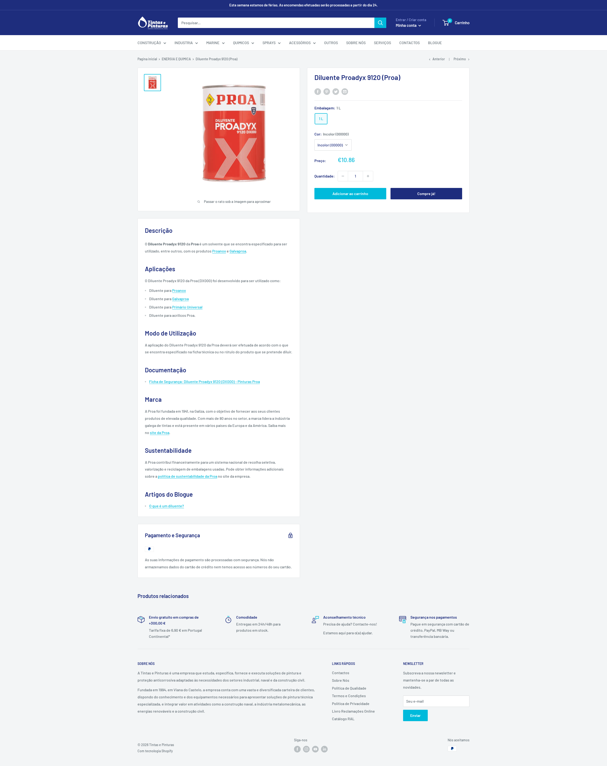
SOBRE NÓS (356, 42)
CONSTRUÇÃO (149, 42)
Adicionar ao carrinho (350, 193)
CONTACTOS (409, 42)
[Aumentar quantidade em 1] (368, 176)
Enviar (415, 715)
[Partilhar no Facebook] (317, 91)
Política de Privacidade (350, 703)
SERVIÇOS (382, 42)
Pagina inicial (147, 59)
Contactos (340, 672)
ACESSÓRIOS (300, 42)
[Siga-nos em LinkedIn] (324, 749)
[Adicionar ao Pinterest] (326, 91)
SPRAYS (269, 42)
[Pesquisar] (380, 23)
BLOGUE (435, 42)
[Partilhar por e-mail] (344, 91)
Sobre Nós (340, 680)
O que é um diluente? (166, 506)
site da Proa (159, 432)
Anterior (438, 59)
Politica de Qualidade (349, 688)
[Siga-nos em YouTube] (315, 749)
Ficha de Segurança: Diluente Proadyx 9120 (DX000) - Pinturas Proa (204, 381)
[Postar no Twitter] (335, 91)
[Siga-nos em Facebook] (297, 749)
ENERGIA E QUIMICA (176, 59)
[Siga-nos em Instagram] (306, 749)
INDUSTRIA (184, 42)
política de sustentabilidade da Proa (187, 476)
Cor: (331, 134)
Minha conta (406, 25)
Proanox (219, 251)
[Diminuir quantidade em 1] (343, 176)
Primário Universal (187, 307)
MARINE (213, 42)
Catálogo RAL (343, 718)
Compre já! (426, 193)
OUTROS (331, 42)
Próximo (460, 59)
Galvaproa (238, 251)
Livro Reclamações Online (353, 711)
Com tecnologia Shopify (155, 751)
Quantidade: (324, 176)
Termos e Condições (349, 695)
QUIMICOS (241, 42)
